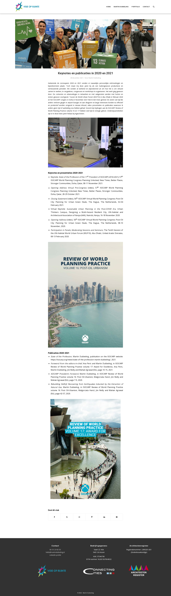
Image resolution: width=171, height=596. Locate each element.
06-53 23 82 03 (55, 549)
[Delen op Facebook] (54, 517)
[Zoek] (153, 6)
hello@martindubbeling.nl (55, 552)
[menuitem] (108, 6)
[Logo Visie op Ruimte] (30, 6)
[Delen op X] (67, 517)
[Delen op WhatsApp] (79, 517)
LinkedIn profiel (55, 555)
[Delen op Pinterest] (92, 517)
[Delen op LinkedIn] (104, 517)
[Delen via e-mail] (117, 517)
